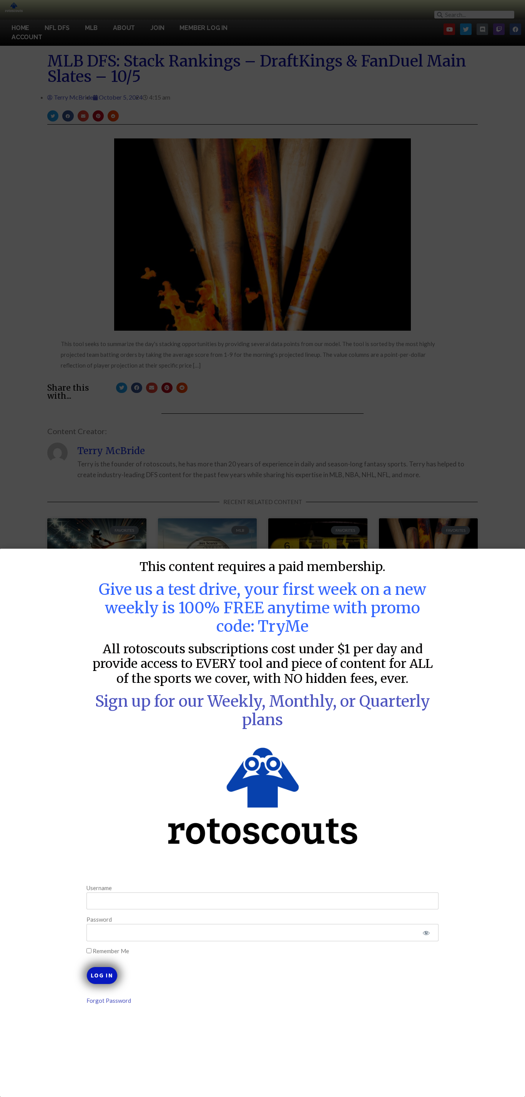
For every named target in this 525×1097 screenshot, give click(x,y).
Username (99, 887)
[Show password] (426, 932)
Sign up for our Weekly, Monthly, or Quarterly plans (262, 710)
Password (99, 919)
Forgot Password (108, 1000)
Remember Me (110, 951)
